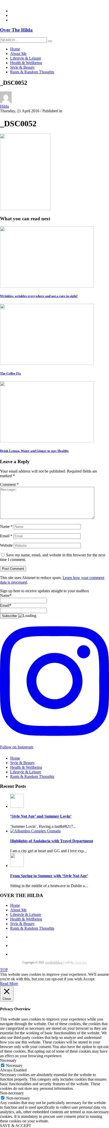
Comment (9, 484)
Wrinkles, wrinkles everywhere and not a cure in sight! (39, 296)
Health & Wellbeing (26, 767)
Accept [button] (88, 979)
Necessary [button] (8, 1060)
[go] (50, 41)
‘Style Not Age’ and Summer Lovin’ (40, 816)
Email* (5, 605)
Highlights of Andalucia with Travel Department (51, 841)
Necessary (14, 1065)
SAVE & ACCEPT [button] (15, 1125)
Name (6, 526)
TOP (4, 970)
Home (15, 758)
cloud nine (80, 962)
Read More (9, 983)
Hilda (4, 106)
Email (6, 536)
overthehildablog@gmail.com (23, 2)
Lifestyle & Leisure (25, 772)
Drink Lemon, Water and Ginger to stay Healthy (34, 451)
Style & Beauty (22, 763)
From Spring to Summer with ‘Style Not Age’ (49, 876)
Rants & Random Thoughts (32, 776)
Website (6, 545)
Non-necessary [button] (12, 1093)
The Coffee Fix (10, 373)
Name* (6, 595)
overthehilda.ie (54, 962)
